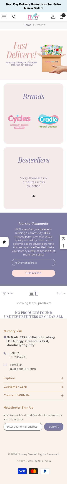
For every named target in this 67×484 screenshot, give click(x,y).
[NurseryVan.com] (19, 121)
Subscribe (33, 273)
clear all (53, 316)
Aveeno (40, 25)
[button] (31, 293)
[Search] (14, 17)
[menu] (4, 17)
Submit (54, 426)
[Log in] (53, 17)
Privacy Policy (24, 460)
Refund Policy (42, 460)
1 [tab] (34, 196)
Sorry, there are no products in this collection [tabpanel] (33, 182)
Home (27, 25)
